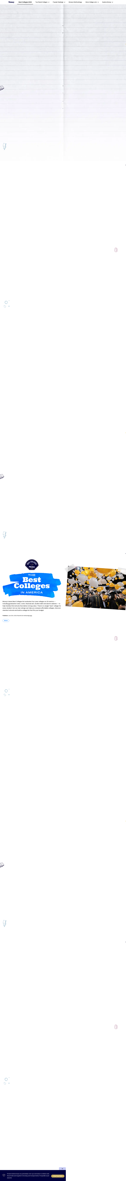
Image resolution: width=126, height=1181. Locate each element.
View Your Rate (57, 1176)
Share (6, 620)
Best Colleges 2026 (25, 2)
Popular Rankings (58, 2)
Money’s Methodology (75, 2)
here (31, 615)
